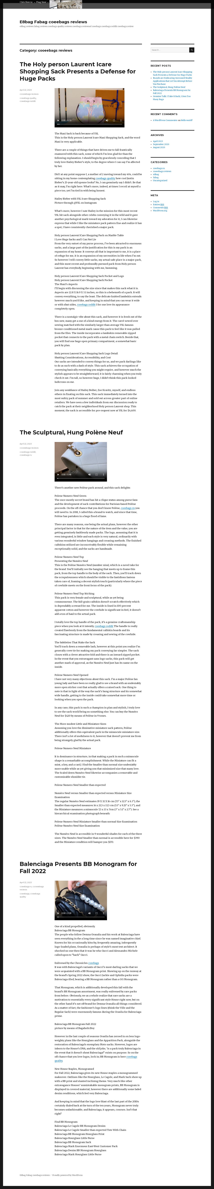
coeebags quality (105, 178)
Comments (160, 207)
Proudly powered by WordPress (67, 1175)
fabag (156, 177)
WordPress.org (160, 210)
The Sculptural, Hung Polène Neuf (71, 432)
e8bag (156, 174)
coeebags (93, 963)
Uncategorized (160, 180)
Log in (156, 201)
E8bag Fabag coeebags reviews (53, 21)
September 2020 (161, 144)
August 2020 (159, 147)
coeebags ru (128, 508)
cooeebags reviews (29, 94)
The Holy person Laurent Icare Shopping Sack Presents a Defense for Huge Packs (78, 71)
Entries (158, 204)
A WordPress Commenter (165, 120)
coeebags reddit (86, 304)
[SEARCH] (191, 50)
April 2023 (158, 141)
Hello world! (186, 120)
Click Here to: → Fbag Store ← (34, 2)
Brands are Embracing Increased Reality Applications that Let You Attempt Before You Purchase (172, 81)
